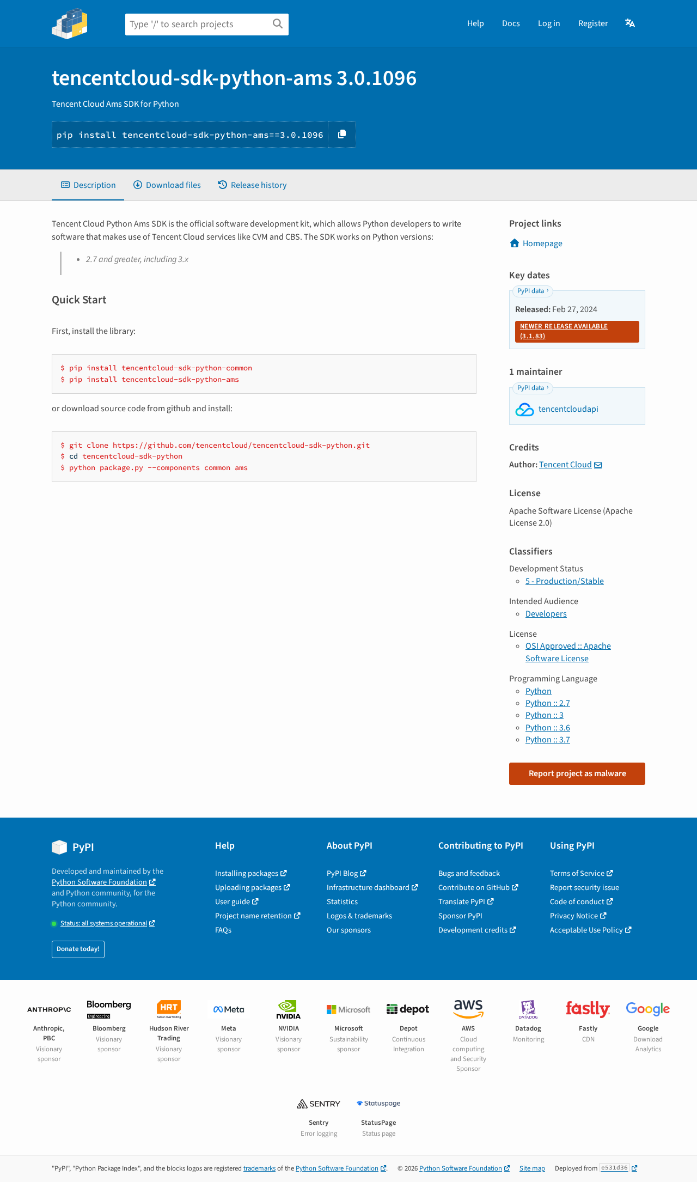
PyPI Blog (342, 873)
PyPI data (530, 291)
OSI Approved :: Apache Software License (568, 652)
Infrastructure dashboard (368, 887)
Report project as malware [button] (577, 773)
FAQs (223, 930)
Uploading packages (248, 887)
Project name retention (253, 916)
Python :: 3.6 (547, 728)
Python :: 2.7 (547, 703)
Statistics (342, 901)
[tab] (88, 185)
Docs (511, 23)
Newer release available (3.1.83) (564, 331)
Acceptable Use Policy (586, 930)
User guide (232, 901)
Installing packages (246, 873)
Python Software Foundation (99, 882)
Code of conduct (577, 901)
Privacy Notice (574, 916)
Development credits (473, 930)
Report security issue (584, 887)
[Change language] (630, 23)
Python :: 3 (544, 715)
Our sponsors (349, 930)
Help (475, 23)
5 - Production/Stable (564, 581)
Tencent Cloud (565, 465)
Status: (103, 923)
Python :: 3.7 (547, 740)
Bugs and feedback (469, 873)
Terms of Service (577, 873)
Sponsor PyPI (460, 916)
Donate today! (78, 949)
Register (593, 23)
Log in (549, 23)
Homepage (543, 243)
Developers (546, 614)
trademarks (259, 1168)
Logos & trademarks (359, 916)
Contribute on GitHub (474, 887)
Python (538, 691)
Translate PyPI (461, 901)
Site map (532, 1168)
